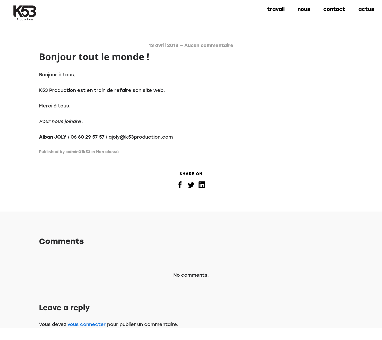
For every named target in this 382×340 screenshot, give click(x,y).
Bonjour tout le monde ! (94, 56)
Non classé (107, 151)
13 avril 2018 (163, 45)
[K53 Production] (25, 13)
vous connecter (87, 324)
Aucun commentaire (208, 45)
